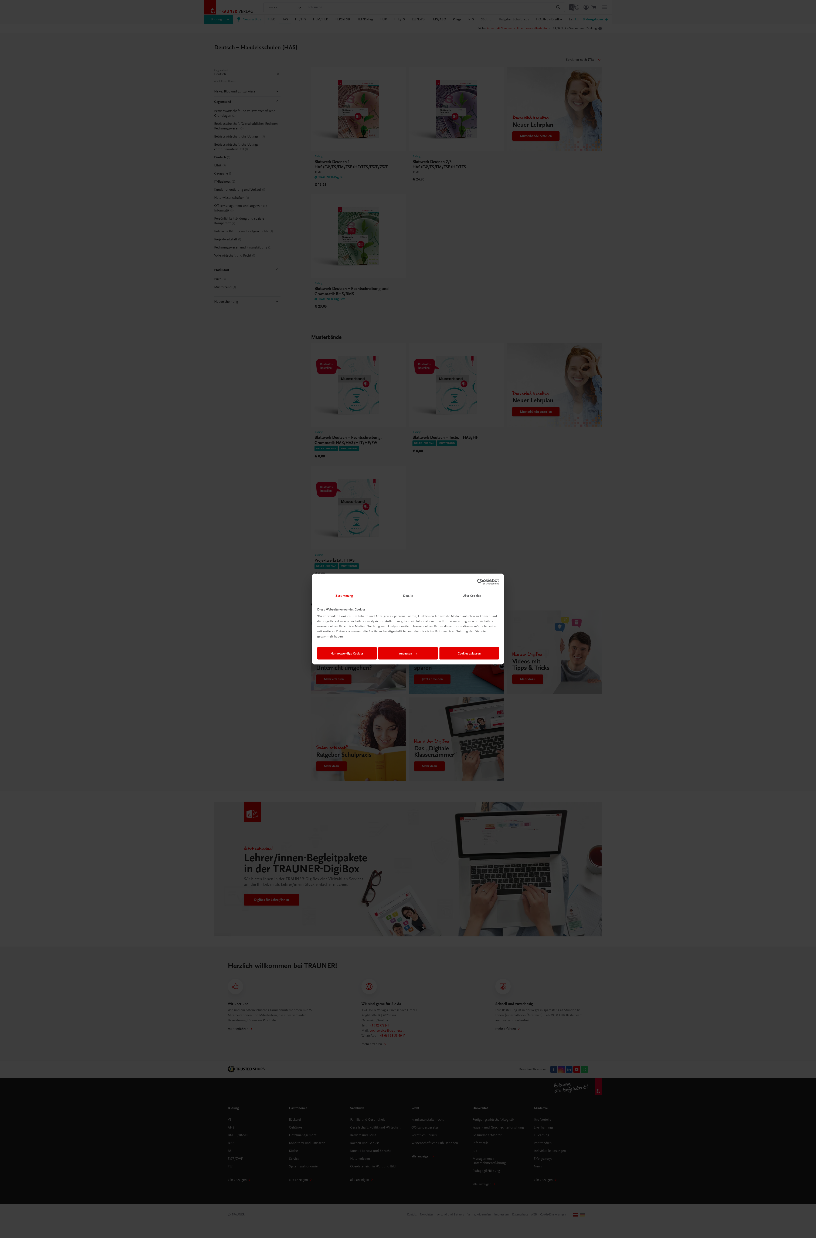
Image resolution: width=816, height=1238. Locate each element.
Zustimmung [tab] (344, 596)
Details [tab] (408, 596)
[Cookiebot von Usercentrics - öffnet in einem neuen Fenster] (480, 581)
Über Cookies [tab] (472, 596)
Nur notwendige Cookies (347, 653)
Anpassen (405, 653)
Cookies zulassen (469, 653)
